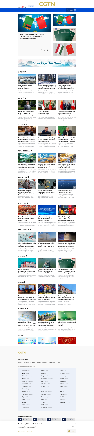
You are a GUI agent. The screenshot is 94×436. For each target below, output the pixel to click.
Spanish (64, 384)
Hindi (43, 373)
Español (26, 362)
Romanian (65, 373)
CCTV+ (60, 362)
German (26, 402)
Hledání (71, 10)
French (26, 399)
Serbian (64, 378)
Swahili (64, 386)
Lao (43, 389)
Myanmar (47, 397)
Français (32, 362)
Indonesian (47, 378)
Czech (25, 389)
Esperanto (27, 394)
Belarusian (28, 376)
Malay (46, 391)
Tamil (62, 389)
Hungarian (46, 376)
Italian (44, 381)
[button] (48, 50)
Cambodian (26, 384)
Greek (26, 405)
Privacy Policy (21, 431)
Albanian (26, 371)
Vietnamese (66, 402)
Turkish (64, 394)
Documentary (52, 362)
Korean (45, 386)
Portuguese (46, 407)
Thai (62, 391)
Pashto (63, 371)
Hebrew (44, 371)
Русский (44, 362)
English (20, 362)
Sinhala (63, 381)
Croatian (26, 386)
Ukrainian (65, 397)
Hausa (25, 407)
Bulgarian (27, 381)
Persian (45, 402)
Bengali (25, 378)
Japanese (45, 384)
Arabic (25, 373)
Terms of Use (30, 431)
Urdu (62, 399)
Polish (44, 405)
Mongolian (46, 394)
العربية (39, 362)
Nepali (44, 399)
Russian (64, 376)
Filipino (26, 397)
